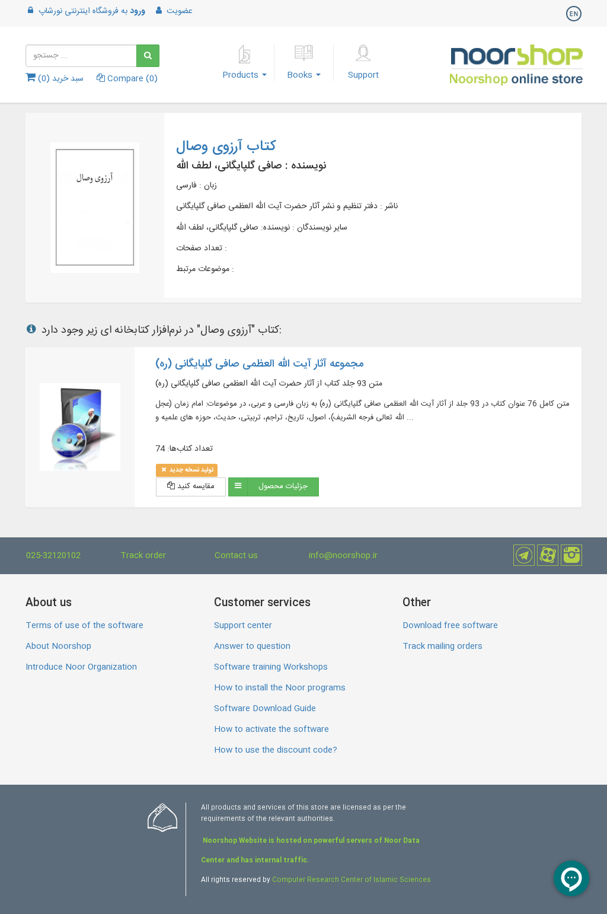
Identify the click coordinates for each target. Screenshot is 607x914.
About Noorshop (58, 646)
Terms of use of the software (84, 626)
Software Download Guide (265, 709)
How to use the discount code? (275, 750)
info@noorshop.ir (343, 556)
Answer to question (252, 646)
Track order (143, 556)
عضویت (178, 11)
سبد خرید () (60, 79)
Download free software (450, 626)
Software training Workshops (271, 667)
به (92, 11)
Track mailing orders (442, 646)
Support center (243, 626)
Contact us (236, 556)
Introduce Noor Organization (81, 667)
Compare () (131, 79)
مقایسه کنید (195, 486)
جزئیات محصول (283, 486)
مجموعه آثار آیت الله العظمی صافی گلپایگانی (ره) (259, 364)
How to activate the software (271, 729)
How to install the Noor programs (280, 688)
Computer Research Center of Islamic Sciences (351, 880)
